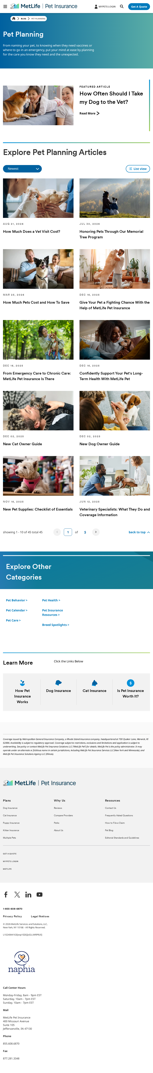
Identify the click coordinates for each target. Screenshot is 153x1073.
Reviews (58, 808)
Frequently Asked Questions (119, 816)
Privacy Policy (12, 916)
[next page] (96, 532)
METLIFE (7, 869)
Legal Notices (40, 916)
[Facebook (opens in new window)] (6, 895)
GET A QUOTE (9, 854)
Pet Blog (109, 830)
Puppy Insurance (11, 823)
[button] (5, 6)
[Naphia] (21, 980)
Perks (56, 823)
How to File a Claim (115, 823)
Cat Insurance (10, 816)
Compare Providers (63, 816)
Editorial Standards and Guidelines (122, 838)
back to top (137, 532)
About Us (58, 830)
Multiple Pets (9, 838)
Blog (23, 18)
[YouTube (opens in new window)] (40, 895)
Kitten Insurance (11, 830)
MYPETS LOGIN (10, 862)
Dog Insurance (10, 808)
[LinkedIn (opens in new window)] (28, 895)
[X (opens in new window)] (17, 895)
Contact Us (110, 808)
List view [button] (140, 169)
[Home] (14, 19)
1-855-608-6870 (12, 909)
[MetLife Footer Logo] (39, 785)
